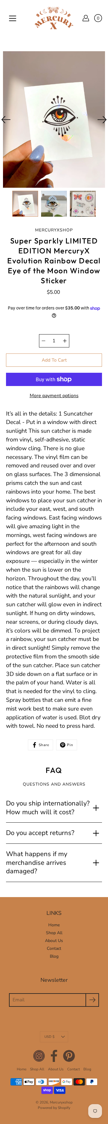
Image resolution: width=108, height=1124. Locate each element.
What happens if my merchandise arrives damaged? (36, 862)
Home (54, 925)
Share (44, 745)
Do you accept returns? (40, 832)
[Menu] (12, 18)
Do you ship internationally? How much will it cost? (48, 808)
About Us (54, 940)
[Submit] (92, 1000)
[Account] (86, 18)
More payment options (54, 395)
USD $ (49, 1037)
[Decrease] (43, 340)
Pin (70, 745)
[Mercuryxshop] (54, 18)
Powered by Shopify (54, 1107)
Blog (54, 956)
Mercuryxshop (61, 1102)
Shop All (54, 933)
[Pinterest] (69, 1056)
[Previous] (6, 120)
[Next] (102, 120)
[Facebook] (54, 1056)
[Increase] (64, 340)
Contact (54, 948)
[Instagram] (39, 1056)
